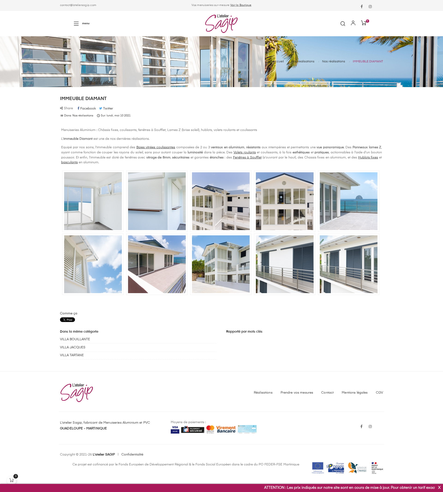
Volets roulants (244, 152)
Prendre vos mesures (297, 392)
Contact (327, 392)
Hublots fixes (368, 157)
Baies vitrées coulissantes (155, 147)
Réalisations (263, 392)
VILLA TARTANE (72, 355)
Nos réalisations (82, 115)
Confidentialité (132, 454)
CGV (379, 392)
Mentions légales (355, 392)
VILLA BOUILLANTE (75, 339)
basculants (69, 162)
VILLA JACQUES (72, 347)
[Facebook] (361, 6)
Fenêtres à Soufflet (247, 157)
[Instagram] (370, 6)
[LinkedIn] (379, 3)
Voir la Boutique (240, 5)
